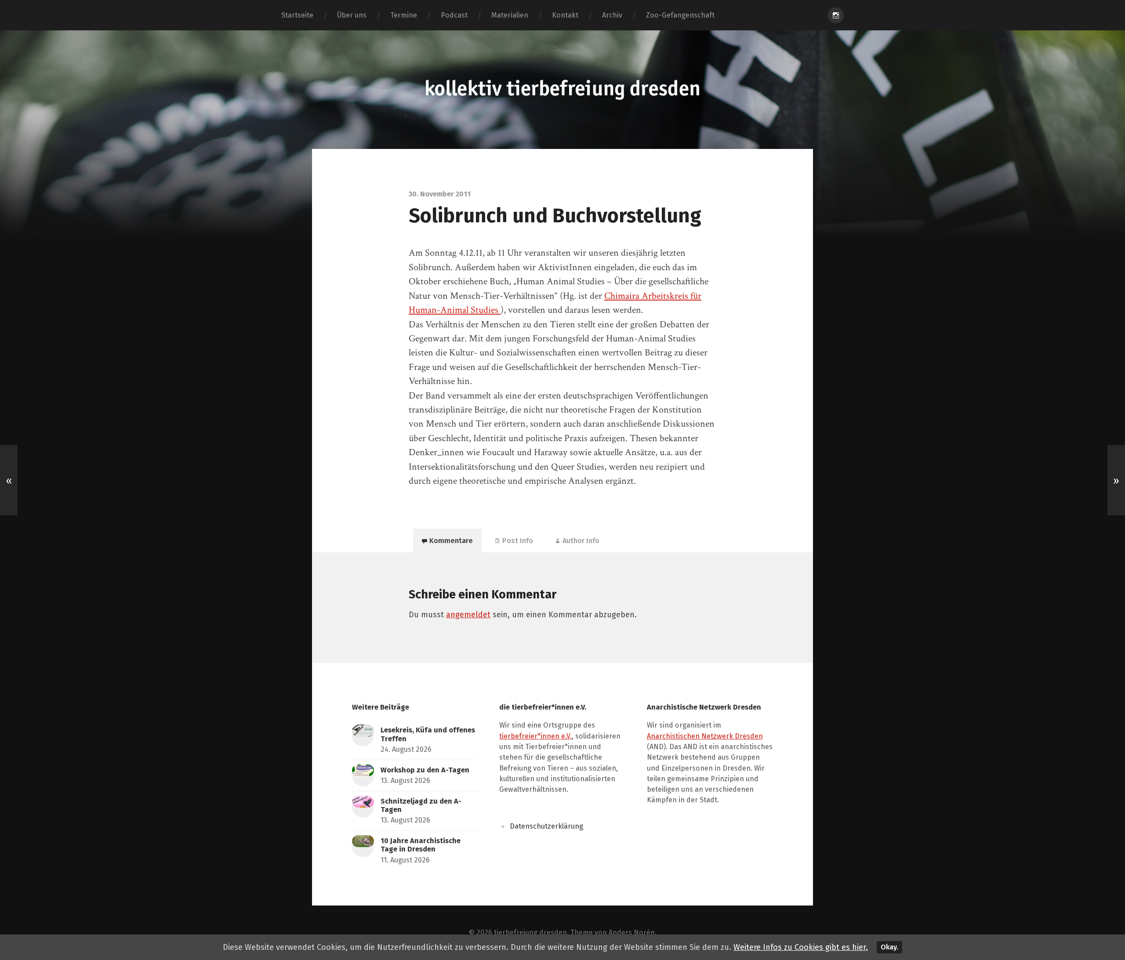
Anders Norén (632, 932)
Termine (403, 15)
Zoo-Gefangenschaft (680, 15)
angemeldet (468, 614)
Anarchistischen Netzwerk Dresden (705, 736)
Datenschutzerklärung (546, 826)
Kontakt (565, 15)
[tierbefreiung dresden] (562, 89)
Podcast (454, 15)
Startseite (297, 15)
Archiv (612, 15)
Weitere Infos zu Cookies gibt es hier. (800, 947)
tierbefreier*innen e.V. (535, 736)
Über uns (352, 15)
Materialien (509, 15)
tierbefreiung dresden (530, 932)
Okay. (889, 947)
